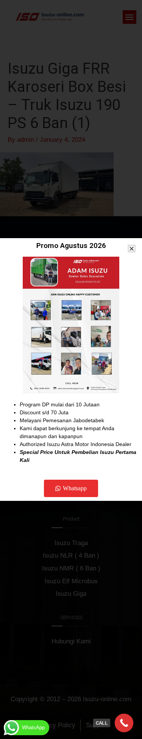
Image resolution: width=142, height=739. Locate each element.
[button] (131, 248)
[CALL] (124, 723)
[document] (71, 369)
